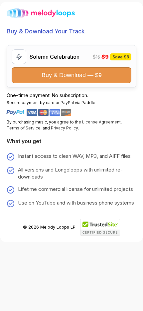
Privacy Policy (64, 127)
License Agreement (101, 121)
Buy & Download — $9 (72, 75)
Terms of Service (24, 127)
